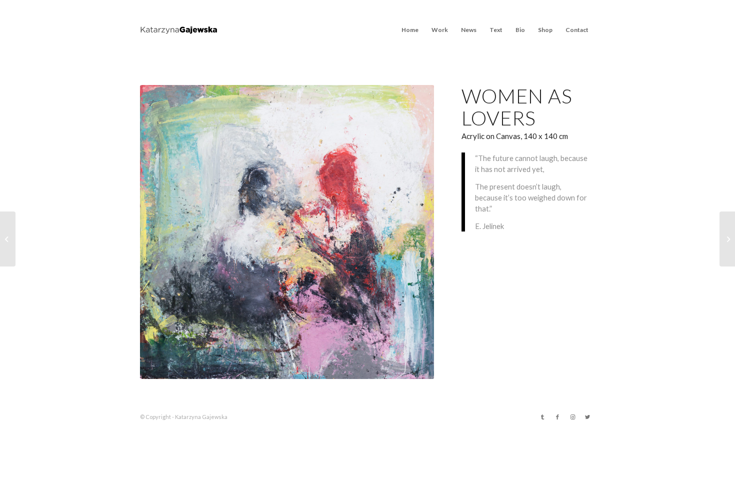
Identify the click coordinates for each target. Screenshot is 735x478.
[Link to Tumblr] (542, 417)
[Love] (8, 239)
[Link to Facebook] (557, 417)
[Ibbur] (727, 239)
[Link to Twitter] (587, 417)
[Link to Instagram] (572, 417)
